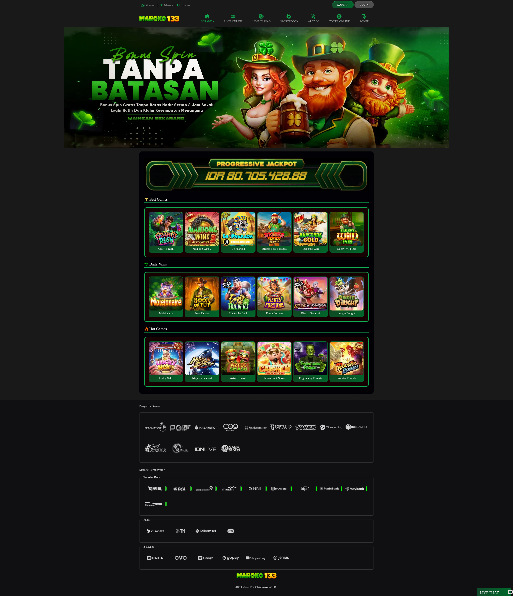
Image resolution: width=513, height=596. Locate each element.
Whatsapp (150, 5)
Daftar (342, 4)
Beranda (207, 21)
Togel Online (339, 21)
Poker (364, 21)
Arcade (314, 21)
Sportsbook (289, 21)
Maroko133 (248, 587)
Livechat (185, 5)
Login (364, 4)
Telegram (168, 5)
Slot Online (233, 21)
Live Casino (261, 21)
